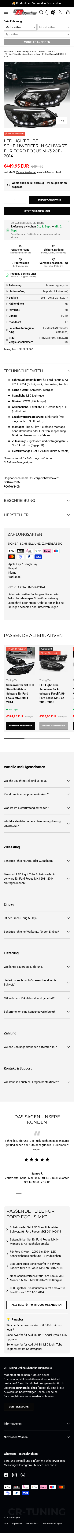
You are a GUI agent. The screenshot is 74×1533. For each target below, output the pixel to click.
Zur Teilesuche (18, 1406)
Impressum (17, 1523)
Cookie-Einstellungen (52, 1523)
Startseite (8, 51)
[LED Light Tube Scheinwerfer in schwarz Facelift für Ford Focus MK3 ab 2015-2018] (53, 661)
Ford (34, 51)
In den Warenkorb (49, 199)
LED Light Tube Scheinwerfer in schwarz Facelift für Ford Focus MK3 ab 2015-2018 (52, 693)
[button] (68, 12)
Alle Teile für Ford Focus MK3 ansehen (36, 1304)
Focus (42, 51)
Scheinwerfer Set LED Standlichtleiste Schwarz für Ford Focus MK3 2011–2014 (20, 693)
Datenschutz (32, 1523)
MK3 (50, 51)
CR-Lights (15, 1518)
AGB (6, 1523)
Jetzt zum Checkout (37, 211)
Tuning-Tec (10, 349)
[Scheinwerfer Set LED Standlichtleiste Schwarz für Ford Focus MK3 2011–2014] (20, 661)
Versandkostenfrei (26, 172)
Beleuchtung (22, 51)
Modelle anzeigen (37, 42)
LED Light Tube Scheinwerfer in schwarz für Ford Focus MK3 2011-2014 (35, 55)
